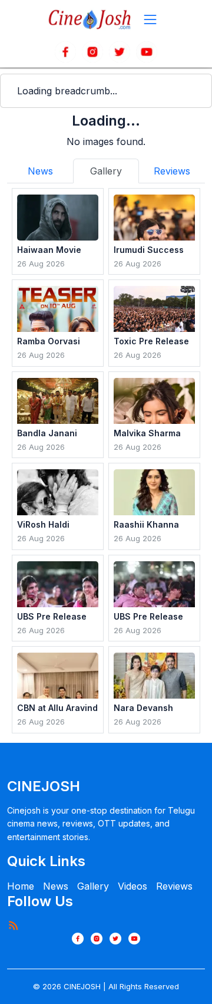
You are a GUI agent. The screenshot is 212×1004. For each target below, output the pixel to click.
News (55, 886)
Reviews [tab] (172, 171)
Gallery (93, 886)
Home (20, 886)
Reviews (174, 886)
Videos (132, 886)
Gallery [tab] (106, 171)
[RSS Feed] (13, 925)
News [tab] (40, 171)
